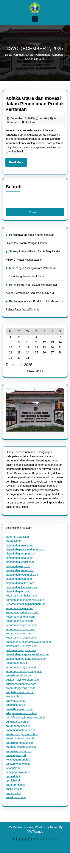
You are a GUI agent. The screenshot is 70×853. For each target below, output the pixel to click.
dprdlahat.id (13, 780)
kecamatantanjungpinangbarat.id (25, 603)
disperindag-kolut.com (19, 545)
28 (60, 352)
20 (52, 347)
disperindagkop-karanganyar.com (26, 658)
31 (27, 357)
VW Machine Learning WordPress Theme (32, 827)
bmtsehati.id (13, 793)
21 (60, 347)
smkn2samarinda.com (19, 675)
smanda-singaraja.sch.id (21, 746)
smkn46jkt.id (13, 541)
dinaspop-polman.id (17, 772)
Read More (18, 163)
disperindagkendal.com (20, 561)
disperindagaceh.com (19, 578)
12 (44, 342)
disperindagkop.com (18, 566)
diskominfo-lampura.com (21, 650)
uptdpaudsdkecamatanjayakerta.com (28, 641)
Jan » (39, 371)
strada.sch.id (13, 696)
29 (10, 357)
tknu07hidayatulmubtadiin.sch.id (25, 717)
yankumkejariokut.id (18, 763)
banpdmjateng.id (16, 755)
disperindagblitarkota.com (21, 587)
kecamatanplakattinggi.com (22, 612)
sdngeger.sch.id (15, 704)
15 (10, 347)
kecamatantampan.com (20, 616)
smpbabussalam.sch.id (20, 692)
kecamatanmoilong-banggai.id (24, 671)
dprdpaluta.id (13, 776)
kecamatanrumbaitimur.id (21, 595)
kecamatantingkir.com (19, 608)
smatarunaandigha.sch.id (21, 738)
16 (18, 347)
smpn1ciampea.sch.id (19, 742)
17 (27, 347)
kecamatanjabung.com (20, 620)
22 (10, 352)
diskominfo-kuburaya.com (22, 646)
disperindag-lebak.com (19, 557)
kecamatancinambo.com (21, 637)
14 (60, 342)
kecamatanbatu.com (18, 633)
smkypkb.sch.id (15, 700)
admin (44, 118)
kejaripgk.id (13, 767)
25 (36, 352)
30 (18, 357)
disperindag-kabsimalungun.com (25, 549)
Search (13, 186)
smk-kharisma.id (16, 797)
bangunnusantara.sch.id (20, 730)
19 (44, 347)
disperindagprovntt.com (20, 570)
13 (52, 342)
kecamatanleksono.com (20, 629)
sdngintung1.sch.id (17, 721)
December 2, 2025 (22, 118)
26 (44, 352)
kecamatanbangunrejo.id (21, 667)
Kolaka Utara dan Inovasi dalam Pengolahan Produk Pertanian (34, 103)
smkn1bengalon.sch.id (19, 709)
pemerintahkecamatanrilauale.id (25, 599)
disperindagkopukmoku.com (23, 574)
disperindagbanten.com (20, 583)
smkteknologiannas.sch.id (22, 734)
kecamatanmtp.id (16, 662)
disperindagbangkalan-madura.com (27, 654)
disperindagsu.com (17, 591)
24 (27, 352)
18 (36, 347)
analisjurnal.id (14, 788)
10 (27, 342)
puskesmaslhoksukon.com (22, 679)
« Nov (30, 371)
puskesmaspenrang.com (21, 683)
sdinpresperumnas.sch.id (21, 713)
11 (36, 342)
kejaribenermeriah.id (18, 759)
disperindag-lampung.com (21, 553)
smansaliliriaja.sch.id (18, 751)
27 (52, 352)
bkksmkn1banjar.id (17, 536)
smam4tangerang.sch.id (20, 688)
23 (18, 352)
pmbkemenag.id (15, 784)
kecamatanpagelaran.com (22, 625)
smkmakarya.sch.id (18, 725)
